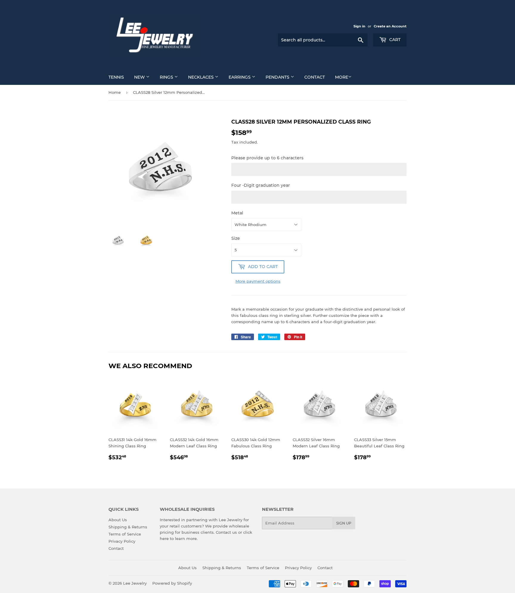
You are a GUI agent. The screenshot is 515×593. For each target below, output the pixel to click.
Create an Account (390, 26)
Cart (394, 39)
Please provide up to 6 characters (267, 158)
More (341, 77)
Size (235, 238)
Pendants (278, 77)
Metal (237, 213)
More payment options (257, 281)
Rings (167, 77)
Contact (314, 77)
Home (114, 92)
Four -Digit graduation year (260, 185)
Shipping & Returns (127, 526)
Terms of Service (124, 534)
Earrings (240, 77)
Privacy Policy (121, 541)
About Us (117, 519)
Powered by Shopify (172, 583)
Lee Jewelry (135, 583)
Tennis (116, 77)
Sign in (359, 26)
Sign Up (343, 523)
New (140, 77)
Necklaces (201, 77)
